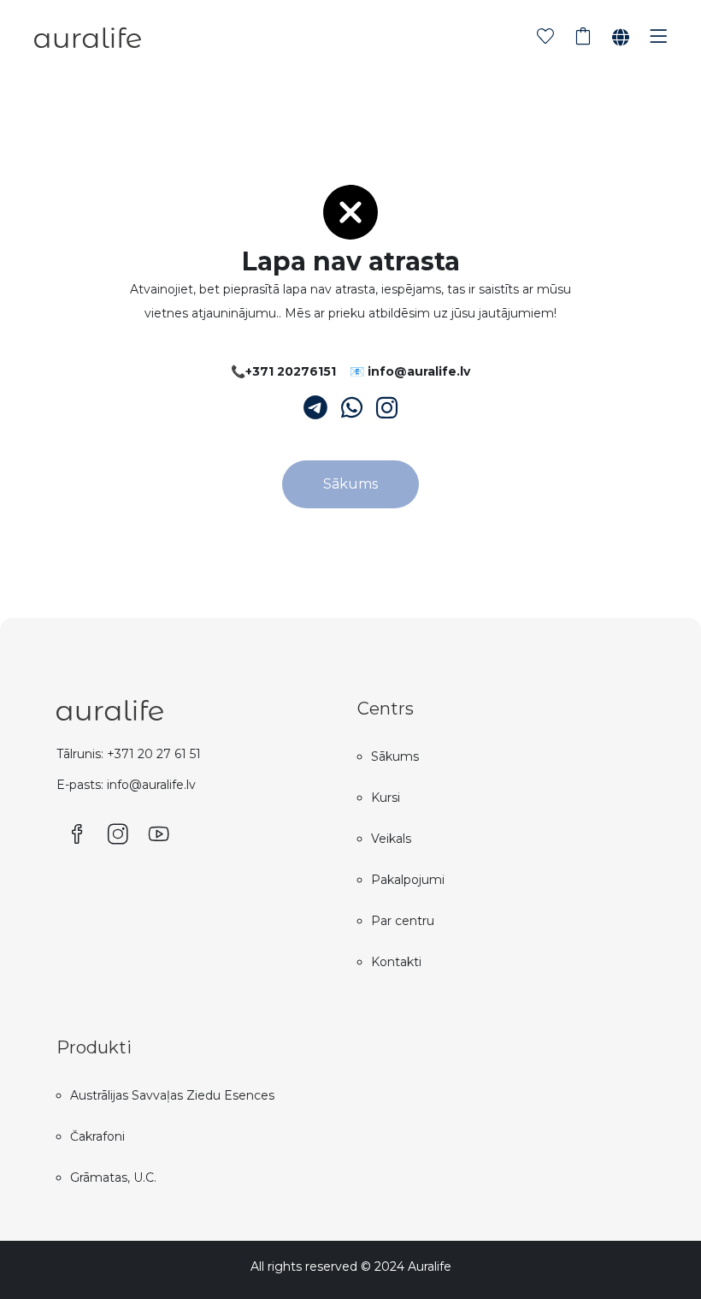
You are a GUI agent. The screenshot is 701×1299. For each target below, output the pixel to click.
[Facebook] (77, 835)
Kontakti (396, 962)
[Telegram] (315, 408)
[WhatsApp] (351, 408)
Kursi (385, 797)
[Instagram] (387, 408)
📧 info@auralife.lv (410, 371)
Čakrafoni (97, 1136)
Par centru (402, 920)
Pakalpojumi (408, 879)
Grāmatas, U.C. (113, 1177)
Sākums (350, 484)
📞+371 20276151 (283, 371)
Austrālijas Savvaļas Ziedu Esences (172, 1095)
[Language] (620, 38)
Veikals (391, 838)
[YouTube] (159, 835)
